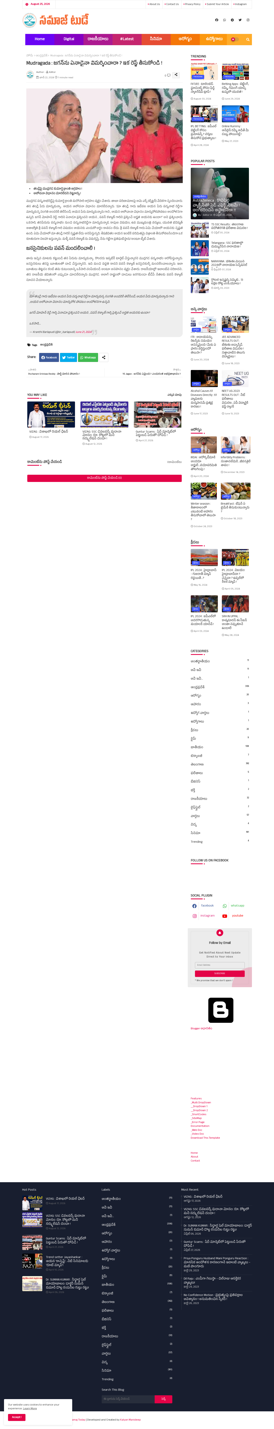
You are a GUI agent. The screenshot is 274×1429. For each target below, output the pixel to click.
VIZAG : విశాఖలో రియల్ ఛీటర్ (48, 432)
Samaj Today (77, 1420)
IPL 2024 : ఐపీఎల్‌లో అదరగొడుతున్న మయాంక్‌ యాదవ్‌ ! (203, 621)
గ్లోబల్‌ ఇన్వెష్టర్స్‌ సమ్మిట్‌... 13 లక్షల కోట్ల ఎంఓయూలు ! (227, 282)
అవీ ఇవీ (220, 670)
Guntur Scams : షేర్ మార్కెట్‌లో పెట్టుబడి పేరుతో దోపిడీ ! (156, 434)
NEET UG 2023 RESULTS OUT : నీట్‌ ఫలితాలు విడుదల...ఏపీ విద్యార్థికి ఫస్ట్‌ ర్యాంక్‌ (235, 399)
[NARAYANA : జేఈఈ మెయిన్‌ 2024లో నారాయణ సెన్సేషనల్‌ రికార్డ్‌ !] (200, 267)
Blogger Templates (201, 1418)
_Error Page (198, 1122)
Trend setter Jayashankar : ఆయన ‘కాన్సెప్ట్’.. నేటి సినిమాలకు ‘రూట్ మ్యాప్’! (67, 1262)
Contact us (172, 5)
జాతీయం (220, 747)
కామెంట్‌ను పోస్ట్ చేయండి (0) (104, 478)
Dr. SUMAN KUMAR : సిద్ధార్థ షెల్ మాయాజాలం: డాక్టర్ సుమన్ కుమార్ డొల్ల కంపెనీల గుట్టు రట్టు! (67, 1284)
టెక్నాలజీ (220, 756)
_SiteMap (196, 1118)
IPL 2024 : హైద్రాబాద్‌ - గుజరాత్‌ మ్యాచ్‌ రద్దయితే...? (203, 574)
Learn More (30, 1409)
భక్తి (220, 790)
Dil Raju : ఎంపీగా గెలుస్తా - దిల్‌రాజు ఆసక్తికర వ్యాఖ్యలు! (212, 1281)
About (194, 1157)
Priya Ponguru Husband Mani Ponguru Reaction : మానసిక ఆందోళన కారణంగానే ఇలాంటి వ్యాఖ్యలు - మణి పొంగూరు (217, 1263)
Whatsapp (90, 358)
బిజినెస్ (220, 782)
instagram (240, 5)
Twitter (71, 358)
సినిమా (156, 40)
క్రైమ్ (220, 739)
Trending (220, 842)
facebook (207, 906)
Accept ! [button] (16, 1417)
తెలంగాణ (220, 764)
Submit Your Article (217, 5)
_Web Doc (196, 1130)
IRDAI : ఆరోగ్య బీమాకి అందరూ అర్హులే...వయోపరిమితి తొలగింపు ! (204, 464)
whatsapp (237, 906)
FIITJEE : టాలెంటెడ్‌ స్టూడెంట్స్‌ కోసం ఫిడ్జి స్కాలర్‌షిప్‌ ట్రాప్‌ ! (203, 88)
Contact (195, 1161)
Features (196, 1099)
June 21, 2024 (83, 332)
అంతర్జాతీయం (220, 661)
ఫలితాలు (220, 773)
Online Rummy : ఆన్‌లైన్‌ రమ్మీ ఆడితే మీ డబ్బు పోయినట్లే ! (235, 131)
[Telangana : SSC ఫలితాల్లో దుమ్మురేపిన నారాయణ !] (200, 248)
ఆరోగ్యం (185, 40)
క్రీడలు (220, 730)
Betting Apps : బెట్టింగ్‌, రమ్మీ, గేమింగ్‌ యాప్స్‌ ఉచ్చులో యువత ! (235, 88)
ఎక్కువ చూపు (174, 395)
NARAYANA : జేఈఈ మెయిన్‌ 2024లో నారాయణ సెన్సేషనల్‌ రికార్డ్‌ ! (229, 265)
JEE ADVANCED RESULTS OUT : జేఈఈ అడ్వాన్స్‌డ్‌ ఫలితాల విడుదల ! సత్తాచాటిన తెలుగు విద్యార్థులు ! (233, 347)
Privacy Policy (192, 5)
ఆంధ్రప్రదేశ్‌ (42, 56)
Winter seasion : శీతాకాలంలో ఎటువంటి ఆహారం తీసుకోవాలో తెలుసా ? (203, 512)
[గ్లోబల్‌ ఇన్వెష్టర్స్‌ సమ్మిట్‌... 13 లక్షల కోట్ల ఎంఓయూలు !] (200, 285)
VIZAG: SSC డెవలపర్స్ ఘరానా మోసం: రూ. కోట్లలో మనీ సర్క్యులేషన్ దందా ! (101, 436)
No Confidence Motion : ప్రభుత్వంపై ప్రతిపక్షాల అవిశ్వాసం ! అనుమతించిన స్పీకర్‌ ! (213, 1298)
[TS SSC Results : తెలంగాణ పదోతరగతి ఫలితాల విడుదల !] (200, 230)
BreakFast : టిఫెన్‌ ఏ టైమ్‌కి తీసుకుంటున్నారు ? (235, 508)
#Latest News (127, 41)
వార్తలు (220, 816)
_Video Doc (197, 1134)
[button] (248, 40)
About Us (154, 5)
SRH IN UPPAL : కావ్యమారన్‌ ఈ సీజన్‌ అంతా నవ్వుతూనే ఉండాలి (234, 622)
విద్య (220, 824)
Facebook (51, 358)
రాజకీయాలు (98, 40)
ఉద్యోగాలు (214, 40)
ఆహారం (220, 704)
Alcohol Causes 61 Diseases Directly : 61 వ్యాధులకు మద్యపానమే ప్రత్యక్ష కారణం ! (204, 399)
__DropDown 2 (199, 1111)
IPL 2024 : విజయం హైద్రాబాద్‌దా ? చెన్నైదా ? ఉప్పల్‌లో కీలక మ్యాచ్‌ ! (233, 576)
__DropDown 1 (199, 1107)
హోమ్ (29, 56)
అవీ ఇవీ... (220, 679)
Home (40, 40)
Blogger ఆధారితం (201, 1029)
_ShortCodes (198, 1115)
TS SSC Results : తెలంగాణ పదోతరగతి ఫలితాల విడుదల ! (229, 226)
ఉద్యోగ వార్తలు (220, 713)
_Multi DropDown (201, 1103)
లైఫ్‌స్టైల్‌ (220, 807)
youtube (237, 916)
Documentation (200, 1126)
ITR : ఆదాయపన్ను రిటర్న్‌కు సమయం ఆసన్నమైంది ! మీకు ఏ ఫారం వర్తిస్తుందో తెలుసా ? (203, 345)
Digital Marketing (68, 41)
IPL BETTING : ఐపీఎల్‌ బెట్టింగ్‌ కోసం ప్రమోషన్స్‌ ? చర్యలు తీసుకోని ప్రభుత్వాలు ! (203, 132)
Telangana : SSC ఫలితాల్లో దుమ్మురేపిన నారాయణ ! (227, 245)
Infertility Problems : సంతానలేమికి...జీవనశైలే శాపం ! (236, 462)
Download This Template (205, 1138)
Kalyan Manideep (130, 1420)
